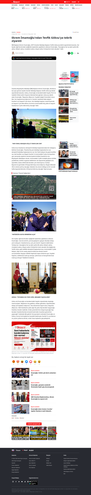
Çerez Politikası (67, 463)
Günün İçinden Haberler (34, 458)
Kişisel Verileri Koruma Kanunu (71, 458)
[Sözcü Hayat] (24, 450)
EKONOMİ (33, 5)
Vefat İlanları (49, 465)
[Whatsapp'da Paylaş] (72, 53)
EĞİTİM (71, 5)
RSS (64, 473)
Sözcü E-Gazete (32, 465)
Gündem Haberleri (65, 87)
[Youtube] (22, 481)
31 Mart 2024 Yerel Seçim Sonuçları (19, 458)
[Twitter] (19, 481)
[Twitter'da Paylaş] (69, 53)
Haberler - (14, 32)
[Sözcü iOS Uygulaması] (33, 481)
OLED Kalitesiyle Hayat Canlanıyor (68, 171)
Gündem (18, 32)
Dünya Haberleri (15, 472)
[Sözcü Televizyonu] (13, 450)
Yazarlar (13, 463)
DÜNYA (38, 5)
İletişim (48, 458)
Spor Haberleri (32, 463)
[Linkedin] (28, 481)
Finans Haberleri (15, 465)
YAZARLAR (21, 5)
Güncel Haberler (33, 455)
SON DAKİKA (14, 5)
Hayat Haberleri (15, 470)
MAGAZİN (61, 5)
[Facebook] (16, 481)
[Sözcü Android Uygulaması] (33, 483)
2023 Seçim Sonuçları (16, 460)
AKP (13, 418)
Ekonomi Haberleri (16, 467)
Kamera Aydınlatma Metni (69, 469)
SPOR (52, 5)
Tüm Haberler (32, 467)
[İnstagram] (13, 481)
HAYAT (56, 5)
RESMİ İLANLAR (78, 5)
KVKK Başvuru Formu (68, 471)
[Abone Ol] (75, 32)
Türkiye (17, 418)
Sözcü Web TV (32, 460)
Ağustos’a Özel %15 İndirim (66, 84)
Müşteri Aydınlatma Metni (69, 460)
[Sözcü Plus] (31, 450)
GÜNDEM (27, 5)
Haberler (14, 455)
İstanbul (22, 418)
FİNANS (67, 5)
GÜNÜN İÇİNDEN (45, 5)
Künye (47, 460)
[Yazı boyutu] (78, 53)
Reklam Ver (48, 463)
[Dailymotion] (25, 481)
